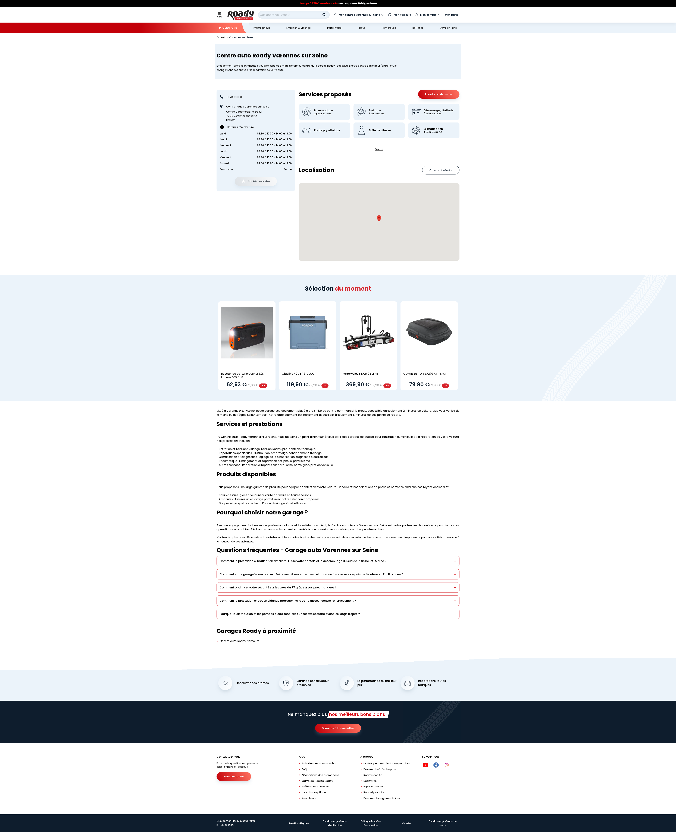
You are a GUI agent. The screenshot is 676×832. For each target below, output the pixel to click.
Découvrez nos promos (252, 683)
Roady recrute (373, 775)
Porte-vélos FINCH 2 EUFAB (360, 374)
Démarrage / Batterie (438, 112)
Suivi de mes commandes (319, 763)
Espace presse (373, 786)
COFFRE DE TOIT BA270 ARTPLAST (424, 374)
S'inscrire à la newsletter (338, 728)
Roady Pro (370, 781)
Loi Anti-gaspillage (314, 792)
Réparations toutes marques (432, 683)
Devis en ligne (448, 28)
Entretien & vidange (298, 28)
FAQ (304, 769)
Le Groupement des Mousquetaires (387, 763)
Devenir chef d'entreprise (380, 769)
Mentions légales (299, 823)
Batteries (417, 28)
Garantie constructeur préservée (313, 683)
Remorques (389, 28)
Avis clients (309, 798)
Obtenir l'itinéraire (440, 170)
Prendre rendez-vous (438, 94)
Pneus (361, 28)
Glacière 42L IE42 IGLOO (298, 374)
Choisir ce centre (259, 181)
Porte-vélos (334, 28)
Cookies (406, 823)
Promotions (228, 28)
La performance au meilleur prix (376, 683)
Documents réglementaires (382, 798)
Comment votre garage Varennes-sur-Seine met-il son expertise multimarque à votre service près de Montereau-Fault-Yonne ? (311, 574)
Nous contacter (234, 776)
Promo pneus (262, 28)
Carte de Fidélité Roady (317, 781)
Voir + (379, 149)
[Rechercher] (324, 15)
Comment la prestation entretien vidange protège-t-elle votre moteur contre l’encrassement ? (288, 601)
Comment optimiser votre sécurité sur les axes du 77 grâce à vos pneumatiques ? (278, 587)
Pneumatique (323, 112)
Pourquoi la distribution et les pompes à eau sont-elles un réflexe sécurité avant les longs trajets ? (290, 614)
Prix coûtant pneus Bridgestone (338, 3)
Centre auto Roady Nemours (239, 641)
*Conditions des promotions (320, 775)
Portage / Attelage (327, 130)
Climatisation (433, 130)
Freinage (376, 112)
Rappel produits (374, 792)
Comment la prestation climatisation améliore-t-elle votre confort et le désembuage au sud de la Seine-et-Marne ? (303, 561)
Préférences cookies (315, 786)
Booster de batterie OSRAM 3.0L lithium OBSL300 (242, 375)
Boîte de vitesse (380, 130)
